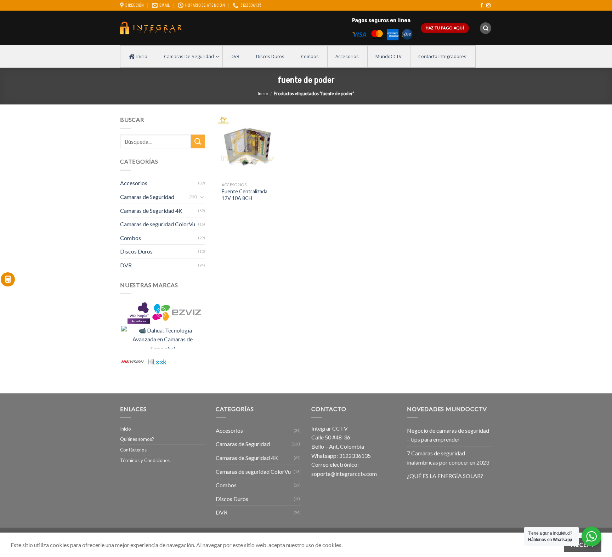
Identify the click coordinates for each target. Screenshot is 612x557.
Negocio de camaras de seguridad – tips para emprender (448, 435)
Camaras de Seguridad (147, 196)
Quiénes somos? (137, 439)
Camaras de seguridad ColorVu (157, 224)
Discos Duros (136, 251)
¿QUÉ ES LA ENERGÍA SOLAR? (445, 475)
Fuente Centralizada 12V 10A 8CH (244, 194)
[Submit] (198, 141)
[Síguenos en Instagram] (488, 5)
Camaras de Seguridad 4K (151, 210)
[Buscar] (485, 28)
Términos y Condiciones (145, 460)
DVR (126, 265)
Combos (130, 237)
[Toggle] (202, 197)
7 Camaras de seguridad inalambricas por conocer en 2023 (448, 458)
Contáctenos (133, 450)
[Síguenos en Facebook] (482, 5)
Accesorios (133, 183)
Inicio (262, 93)
